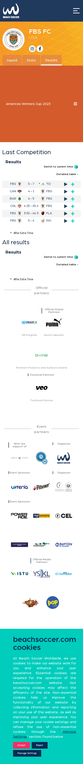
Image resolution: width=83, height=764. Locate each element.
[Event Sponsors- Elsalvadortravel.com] (19, 545)
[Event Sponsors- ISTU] (19, 574)
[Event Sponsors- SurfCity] (64, 545)
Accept (21, 745)
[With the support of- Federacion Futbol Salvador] (41, 458)
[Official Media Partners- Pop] (53, 602)
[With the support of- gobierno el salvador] (19, 458)
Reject (39, 745)
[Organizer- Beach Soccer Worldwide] (64, 458)
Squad (12, 60)
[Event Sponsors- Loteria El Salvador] (19, 487)
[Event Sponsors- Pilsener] (41, 487)
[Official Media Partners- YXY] (30, 602)
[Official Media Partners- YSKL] (41, 574)
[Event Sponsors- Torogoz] (41, 545)
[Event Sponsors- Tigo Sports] (41, 516)
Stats (31, 60)
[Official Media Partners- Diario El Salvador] (64, 574)
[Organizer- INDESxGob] (64, 487)
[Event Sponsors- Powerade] (19, 516)
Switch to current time (59, 166)
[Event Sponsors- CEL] (64, 516)
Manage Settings (27, 753)
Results (51, 60)
